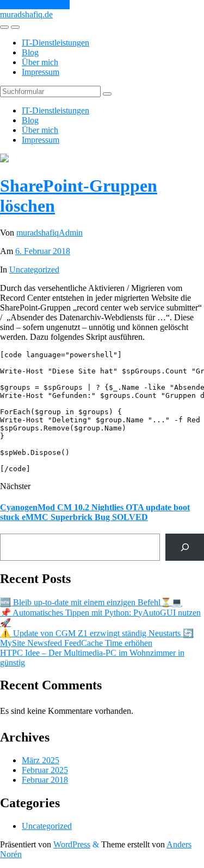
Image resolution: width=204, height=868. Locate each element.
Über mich (40, 62)
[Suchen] (184, 547)
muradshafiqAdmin (49, 232)
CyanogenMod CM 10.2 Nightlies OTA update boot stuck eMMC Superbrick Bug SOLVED (95, 512)
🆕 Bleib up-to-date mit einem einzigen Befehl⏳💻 (91, 602)
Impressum (40, 72)
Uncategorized (34, 269)
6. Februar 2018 (42, 251)
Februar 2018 (45, 779)
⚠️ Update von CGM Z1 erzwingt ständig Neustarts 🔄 (97, 633)
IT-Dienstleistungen (55, 42)
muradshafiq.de (26, 14)
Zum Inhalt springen (35, 4)
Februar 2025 (45, 770)
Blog (30, 52)
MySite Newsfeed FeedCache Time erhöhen (76, 643)
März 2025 (40, 760)
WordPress (71, 844)
